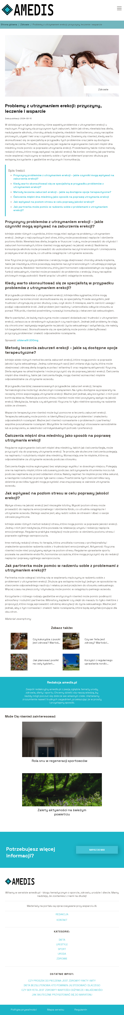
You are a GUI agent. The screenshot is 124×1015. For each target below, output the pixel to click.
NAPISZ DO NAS (97, 850)
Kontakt (62, 920)
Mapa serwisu (55, 1009)
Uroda (62, 953)
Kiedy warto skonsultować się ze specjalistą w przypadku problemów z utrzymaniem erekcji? (58, 185)
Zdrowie (25, 24)
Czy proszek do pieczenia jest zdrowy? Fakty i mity (62, 980)
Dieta (62, 939)
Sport (62, 949)
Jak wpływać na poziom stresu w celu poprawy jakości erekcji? (53, 202)
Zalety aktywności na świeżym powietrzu (62, 812)
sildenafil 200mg (27, 340)
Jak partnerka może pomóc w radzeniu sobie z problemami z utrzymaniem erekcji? (60, 208)
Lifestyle (62, 944)
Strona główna (9, 24)
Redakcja (62, 914)
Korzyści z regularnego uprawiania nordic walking (99, 662)
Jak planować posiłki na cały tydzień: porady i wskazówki (46, 662)
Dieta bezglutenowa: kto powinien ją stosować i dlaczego (62, 985)
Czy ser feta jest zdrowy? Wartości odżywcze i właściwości (96, 641)
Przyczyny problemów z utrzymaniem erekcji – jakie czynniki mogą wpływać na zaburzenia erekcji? (63, 177)
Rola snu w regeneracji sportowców (59, 761)
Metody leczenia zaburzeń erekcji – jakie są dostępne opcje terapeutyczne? (62, 192)
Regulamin (80, 1009)
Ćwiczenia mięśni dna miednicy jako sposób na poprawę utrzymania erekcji (61, 197)
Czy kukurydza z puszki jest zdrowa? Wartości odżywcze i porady (47, 641)
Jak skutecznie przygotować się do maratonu (62, 994)
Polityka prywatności (24, 1009)
